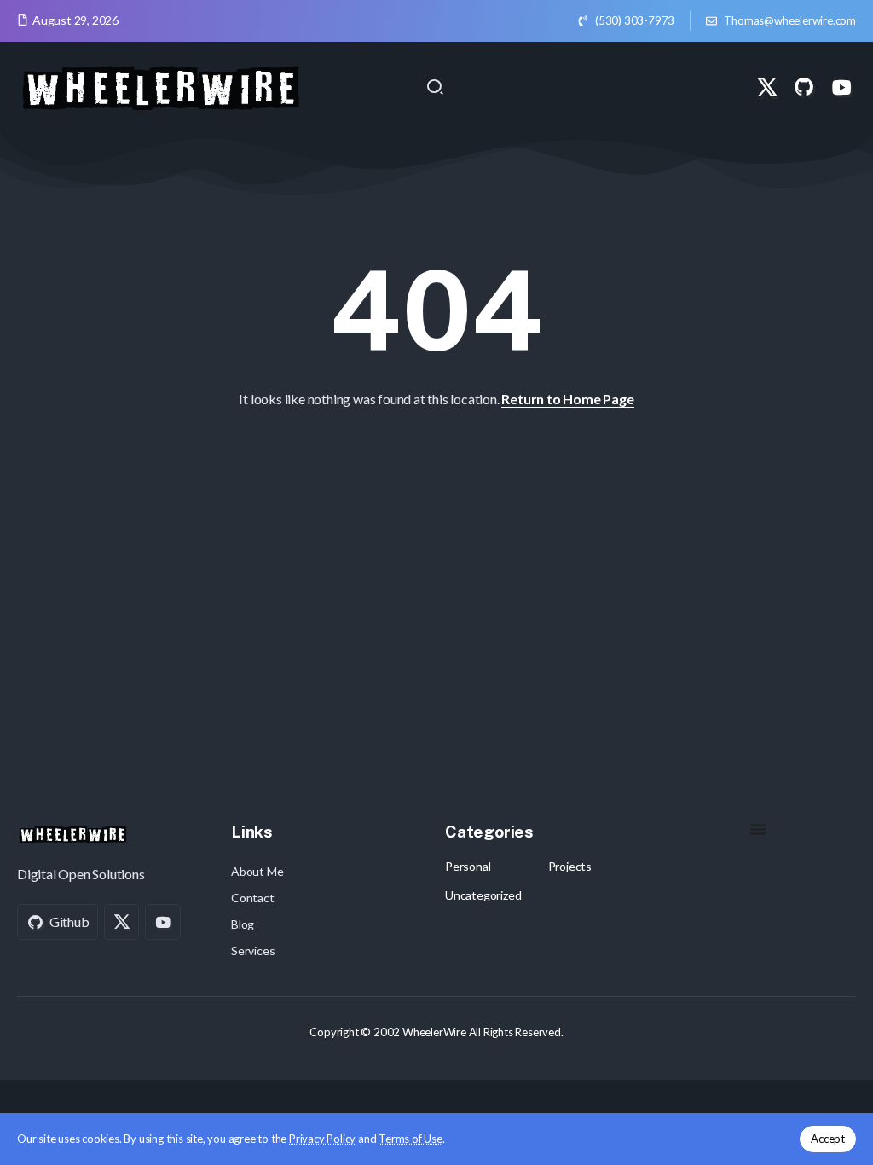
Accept (828, 1138)
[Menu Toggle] (757, 829)
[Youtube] (841, 86)
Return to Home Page (567, 399)
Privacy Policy (322, 1138)
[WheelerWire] (160, 85)
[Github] (803, 86)
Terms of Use (410, 1138)
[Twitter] (767, 86)
